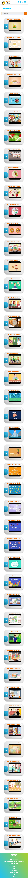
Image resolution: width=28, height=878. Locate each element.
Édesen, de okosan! (14, 149)
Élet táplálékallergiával (14, 260)
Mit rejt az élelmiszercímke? (15, 242)
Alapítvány (14, 870)
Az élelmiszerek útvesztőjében (16, 780)
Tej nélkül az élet (13, 297)
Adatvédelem (14, 860)
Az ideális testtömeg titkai (15, 334)
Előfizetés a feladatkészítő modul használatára (14, 862)
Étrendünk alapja (13, 56)
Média (14, 867)
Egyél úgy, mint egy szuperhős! (16, 446)
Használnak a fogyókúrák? (15, 353)
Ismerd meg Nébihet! (13, 631)
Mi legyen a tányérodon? (14, 19)
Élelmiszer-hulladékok (14, 798)
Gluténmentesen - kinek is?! (15, 316)
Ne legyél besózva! (14, 502)
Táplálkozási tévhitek (14, 557)
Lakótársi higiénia (13, 706)
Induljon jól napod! (13, 186)
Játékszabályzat (14, 865)
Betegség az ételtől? (13, 594)
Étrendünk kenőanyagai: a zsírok (17, 464)
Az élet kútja (13, 93)
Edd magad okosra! (13, 409)
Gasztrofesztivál (13, 743)
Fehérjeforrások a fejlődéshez (16, 75)
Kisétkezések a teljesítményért (16, 223)
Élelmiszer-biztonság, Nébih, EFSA (17, 650)
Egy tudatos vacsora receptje (16, 836)
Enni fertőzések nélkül (14, 205)
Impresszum (14, 858)
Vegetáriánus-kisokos (14, 576)
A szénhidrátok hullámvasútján (17, 390)
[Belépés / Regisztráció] (21, 2)
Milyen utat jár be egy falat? (16, 38)
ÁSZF (14, 876)
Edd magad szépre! (14, 427)
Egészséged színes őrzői (14, 130)
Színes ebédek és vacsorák (15, 167)
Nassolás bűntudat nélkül (15, 279)
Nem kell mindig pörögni (14, 520)
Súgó (14, 874)
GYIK (14, 869)
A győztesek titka (13, 372)
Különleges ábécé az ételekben (16, 112)
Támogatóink (14, 872)
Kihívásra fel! (13, 817)
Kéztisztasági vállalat (14, 687)
